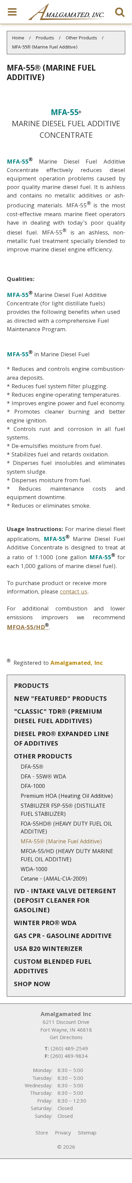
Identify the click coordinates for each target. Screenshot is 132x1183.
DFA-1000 (33, 786)
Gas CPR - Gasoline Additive (63, 936)
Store (42, 1133)
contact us (73, 592)
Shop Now (32, 984)
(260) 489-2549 (69, 1049)
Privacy (63, 1133)
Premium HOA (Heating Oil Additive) (67, 796)
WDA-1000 (34, 870)
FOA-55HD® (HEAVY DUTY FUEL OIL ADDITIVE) (66, 828)
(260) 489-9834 (69, 1056)
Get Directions (66, 1038)
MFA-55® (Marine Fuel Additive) (61, 842)
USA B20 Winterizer (48, 949)
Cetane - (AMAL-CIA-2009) (54, 879)
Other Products (43, 757)
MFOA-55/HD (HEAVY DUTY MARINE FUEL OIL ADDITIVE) (67, 856)
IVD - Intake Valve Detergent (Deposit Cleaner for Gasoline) (65, 901)
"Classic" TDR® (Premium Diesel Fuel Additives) (58, 717)
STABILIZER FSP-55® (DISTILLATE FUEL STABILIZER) (63, 810)
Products (31, 686)
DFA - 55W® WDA (43, 777)
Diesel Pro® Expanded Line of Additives (61, 739)
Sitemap (87, 1133)
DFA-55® (32, 767)
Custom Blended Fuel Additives (53, 967)
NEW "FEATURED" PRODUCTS (60, 699)
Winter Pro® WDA (45, 923)
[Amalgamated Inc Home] (66, 11)
